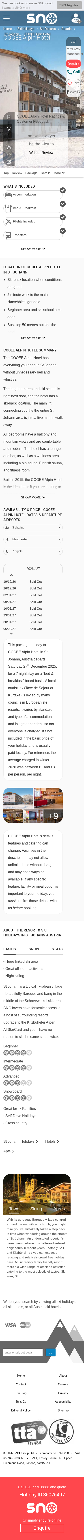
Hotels (50, 1141)
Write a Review (41, 153)
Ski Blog (20, 1393)
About (63, 1375)
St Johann (11, 34)
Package (31, 173)
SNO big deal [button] (69, 5)
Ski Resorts (48, 29)
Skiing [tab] (36, 1208)
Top (6, 173)
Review (17, 173)
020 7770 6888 (37, 1487)
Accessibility (63, 1401)
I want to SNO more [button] (16, 7)
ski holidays (66, 1302)
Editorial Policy (21, 1410)
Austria (66, 29)
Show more (31, 338)
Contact (21, 1384)
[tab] (9, 948)
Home (7, 29)
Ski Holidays (25, 29)
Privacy (63, 1393)
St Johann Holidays (18, 1141)
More (58, 173)
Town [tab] (14, 1208)
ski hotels (15, 1307)
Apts (7, 1151)
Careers (63, 1384)
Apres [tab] (59, 1208)
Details (45, 173)
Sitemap (63, 1410)
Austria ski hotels (46, 1307)
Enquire (42, 1528)
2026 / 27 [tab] (33, 569)
